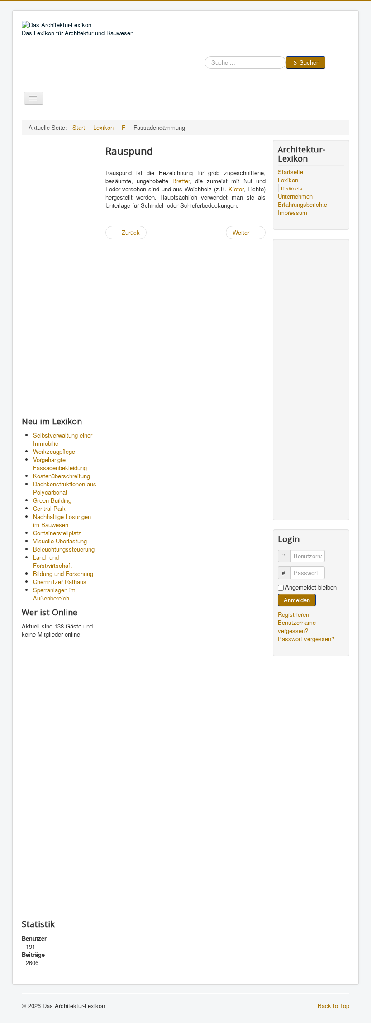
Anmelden (297, 599)
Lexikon (288, 180)
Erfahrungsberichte (302, 204)
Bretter (181, 180)
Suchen (309, 62)
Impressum (292, 213)
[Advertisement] (60, 275)
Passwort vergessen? (306, 638)
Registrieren (294, 614)
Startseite (290, 172)
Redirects (291, 188)
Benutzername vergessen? (297, 626)
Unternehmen (295, 196)
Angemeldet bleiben (311, 587)
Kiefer (235, 189)
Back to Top (333, 1005)
